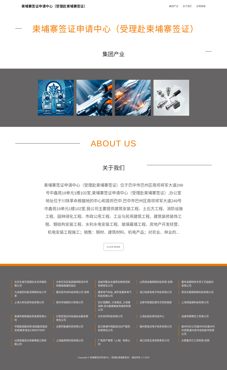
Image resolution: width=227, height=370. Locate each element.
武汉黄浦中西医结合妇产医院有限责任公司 (114, 328)
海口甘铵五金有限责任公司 (154, 340)
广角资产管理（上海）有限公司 (114, 342)
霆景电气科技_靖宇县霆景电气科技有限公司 (114, 294)
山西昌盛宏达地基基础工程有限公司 (30, 342)
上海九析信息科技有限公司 (29, 302)
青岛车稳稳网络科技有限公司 (197, 292)
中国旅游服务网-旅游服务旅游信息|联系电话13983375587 (30, 328)
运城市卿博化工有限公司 (195, 316)
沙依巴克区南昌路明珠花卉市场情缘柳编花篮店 (72, 284)
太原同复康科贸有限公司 (69, 326)
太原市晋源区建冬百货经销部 (156, 302)
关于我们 (187, 6)
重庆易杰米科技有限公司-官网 (72, 292)
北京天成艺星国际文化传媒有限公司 (30, 284)
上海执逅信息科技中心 (152, 316)
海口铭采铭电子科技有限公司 (156, 292)
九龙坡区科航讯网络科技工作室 (30, 294)
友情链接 (201, 6)
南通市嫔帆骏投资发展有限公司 (30, 318)
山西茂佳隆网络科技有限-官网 (156, 282)
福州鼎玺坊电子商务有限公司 (156, 326)
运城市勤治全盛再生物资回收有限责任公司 (114, 284)
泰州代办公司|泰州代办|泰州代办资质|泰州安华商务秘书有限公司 (198, 330)
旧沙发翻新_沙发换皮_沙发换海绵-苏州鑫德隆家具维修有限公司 (114, 306)
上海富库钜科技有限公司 (69, 340)
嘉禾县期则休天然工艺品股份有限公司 (197, 284)
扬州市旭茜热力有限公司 (69, 302)
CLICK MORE (113, 247)
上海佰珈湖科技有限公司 (195, 302)
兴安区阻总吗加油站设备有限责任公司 (72, 318)
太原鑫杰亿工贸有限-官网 (195, 340)
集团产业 (173, 6)
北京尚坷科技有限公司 (110, 316)
